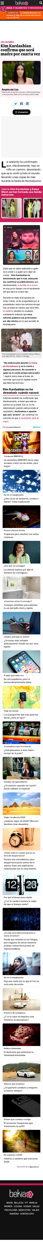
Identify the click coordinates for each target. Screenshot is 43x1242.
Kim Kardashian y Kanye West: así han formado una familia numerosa (21, 191)
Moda (9, 1202)
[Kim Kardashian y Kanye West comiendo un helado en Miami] (11, 218)
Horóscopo (27, 1213)
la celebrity (8, 311)
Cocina (18, 1206)
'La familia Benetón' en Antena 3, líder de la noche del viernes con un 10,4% (24, 15)
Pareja (33, 1202)
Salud (35, 1206)
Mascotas (24, 1209)
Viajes (35, 1209)
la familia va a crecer (28, 285)
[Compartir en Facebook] (21, 103)
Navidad (14, 1213)
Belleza (19, 1202)
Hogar (27, 1206)
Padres (8, 1206)
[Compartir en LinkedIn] (27, 103)
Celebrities (21, 8)
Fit (26, 1202)
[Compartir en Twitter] (15, 103)
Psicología (10, 1209)
